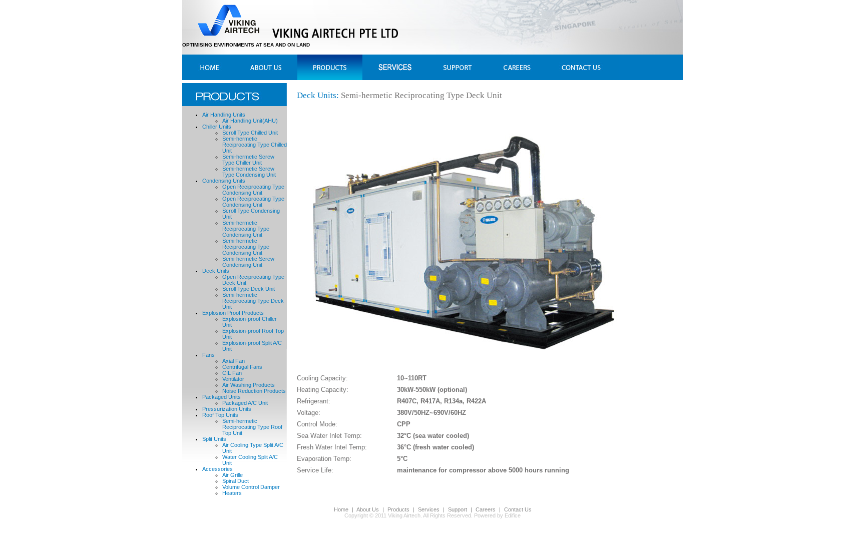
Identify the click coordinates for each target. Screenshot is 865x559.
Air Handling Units (223, 115)
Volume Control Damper (251, 487)
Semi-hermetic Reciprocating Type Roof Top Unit (252, 427)
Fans (208, 355)
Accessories (217, 469)
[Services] (390, 67)
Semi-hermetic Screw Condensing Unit (248, 262)
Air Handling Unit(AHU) (250, 121)
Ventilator (233, 379)
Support (457, 509)
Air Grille (232, 475)
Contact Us (518, 509)
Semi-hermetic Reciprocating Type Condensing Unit (245, 229)
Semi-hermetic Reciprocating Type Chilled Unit (254, 145)
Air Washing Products (248, 385)
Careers (486, 509)
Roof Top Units (220, 415)
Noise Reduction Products (254, 391)
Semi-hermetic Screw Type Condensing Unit (249, 172)
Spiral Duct (235, 481)
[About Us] (262, 67)
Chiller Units (216, 127)
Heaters (232, 493)
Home (341, 509)
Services (429, 509)
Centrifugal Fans (242, 367)
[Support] (455, 67)
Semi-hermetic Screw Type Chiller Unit (248, 160)
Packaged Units (221, 397)
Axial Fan (233, 361)
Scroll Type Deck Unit (248, 289)
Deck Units (215, 271)
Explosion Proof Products (233, 313)
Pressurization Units (226, 409)
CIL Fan (232, 373)
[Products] (325, 67)
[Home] (210, 67)
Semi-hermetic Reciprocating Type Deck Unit (253, 301)
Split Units (214, 439)
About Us (367, 509)
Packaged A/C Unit (245, 403)
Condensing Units (223, 181)
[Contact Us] (575, 67)
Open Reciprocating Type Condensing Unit (253, 190)
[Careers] (516, 67)
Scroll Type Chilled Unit (250, 133)
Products (398, 509)
